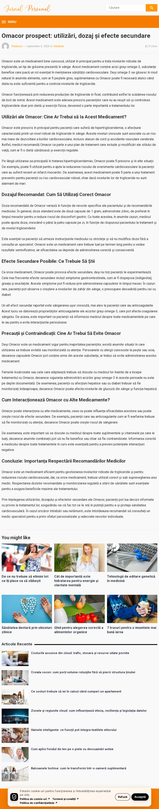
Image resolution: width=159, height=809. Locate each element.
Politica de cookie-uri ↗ (35, 798)
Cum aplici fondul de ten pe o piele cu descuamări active (72, 749)
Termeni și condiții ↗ (65, 798)
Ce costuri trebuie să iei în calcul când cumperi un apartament (76, 691)
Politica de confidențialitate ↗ (39, 802)
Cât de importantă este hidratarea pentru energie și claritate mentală (76, 581)
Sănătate (58, 46)
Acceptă (140, 796)
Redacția (17, 46)
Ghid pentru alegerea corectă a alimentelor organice (78, 630)
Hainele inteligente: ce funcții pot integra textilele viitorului (74, 730)
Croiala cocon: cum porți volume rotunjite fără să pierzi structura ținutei (83, 672)
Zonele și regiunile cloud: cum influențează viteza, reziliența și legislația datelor (89, 711)
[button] (9, 22)
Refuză (122, 796)
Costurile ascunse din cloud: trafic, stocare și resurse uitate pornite (80, 653)
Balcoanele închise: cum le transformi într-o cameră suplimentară (78, 768)
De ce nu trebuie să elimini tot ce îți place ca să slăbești (25, 579)
